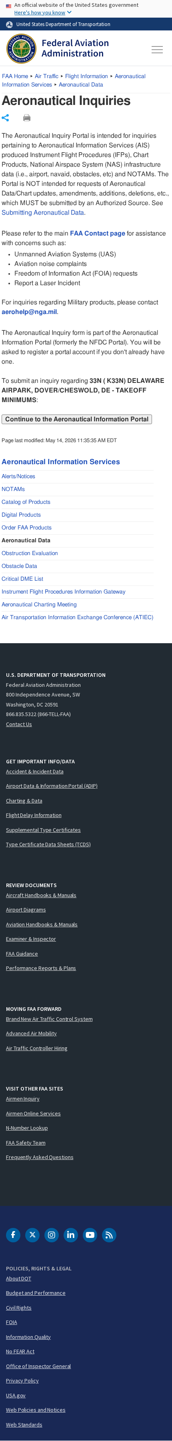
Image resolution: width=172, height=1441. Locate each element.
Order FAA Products (27, 528)
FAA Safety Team (26, 1142)
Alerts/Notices (18, 476)
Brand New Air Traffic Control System (49, 1018)
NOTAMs (13, 489)
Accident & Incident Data (35, 771)
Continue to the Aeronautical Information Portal (76, 419)
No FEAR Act (20, 1351)
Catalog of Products (26, 502)
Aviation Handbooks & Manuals (42, 924)
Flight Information (86, 76)
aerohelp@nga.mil (29, 312)
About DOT (18, 1278)
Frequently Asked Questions (39, 1157)
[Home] (57, 50)
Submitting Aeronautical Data (43, 212)
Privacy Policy (22, 1380)
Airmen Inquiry (23, 1098)
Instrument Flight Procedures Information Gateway (64, 592)
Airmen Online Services (33, 1113)
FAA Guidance (22, 953)
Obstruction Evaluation (30, 553)
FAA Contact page (97, 233)
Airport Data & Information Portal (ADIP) (52, 785)
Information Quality (28, 1336)
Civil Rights (19, 1307)
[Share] (5, 117)
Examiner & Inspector (31, 938)
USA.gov (16, 1395)
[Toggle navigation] (158, 49)
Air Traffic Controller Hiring (37, 1048)
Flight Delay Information (34, 815)
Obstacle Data (19, 566)
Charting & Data (24, 800)
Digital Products (21, 515)
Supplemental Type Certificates (43, 829)
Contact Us (19, 724)
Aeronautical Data (81, 85)
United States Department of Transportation (63, 24)
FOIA (11, 1322)
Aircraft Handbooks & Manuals (41, 895)
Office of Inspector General (38, 1366)
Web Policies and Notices (36, 1409)
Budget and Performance (36, 1292)
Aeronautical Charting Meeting (39, 605)
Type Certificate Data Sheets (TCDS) (48, 844)
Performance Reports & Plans (41, 968)
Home (15, 76)
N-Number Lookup (27, 1127)
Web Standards (24, 1424)
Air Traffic (46, 76)
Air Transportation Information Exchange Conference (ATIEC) (78, 617)
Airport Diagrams (26, 909)
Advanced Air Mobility (31, 1033)
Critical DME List (22, 579)
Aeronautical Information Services (61, 462)
